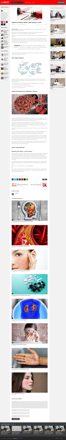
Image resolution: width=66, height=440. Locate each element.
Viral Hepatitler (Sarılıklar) (22, 24)
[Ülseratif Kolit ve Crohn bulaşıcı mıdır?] (58, 55)
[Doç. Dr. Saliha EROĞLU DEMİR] (2, 31)
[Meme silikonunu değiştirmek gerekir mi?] (60, 428)
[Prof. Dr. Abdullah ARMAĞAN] (2, 41)
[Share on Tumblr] (20, 179)
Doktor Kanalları (28, 2)
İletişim (61, 438)
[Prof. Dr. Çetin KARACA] (2, 44)
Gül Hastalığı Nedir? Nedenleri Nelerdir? (18, 393)
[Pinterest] (7, 22)
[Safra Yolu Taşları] (58, 42)
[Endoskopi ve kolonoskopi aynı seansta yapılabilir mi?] (58, 68)
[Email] (2, 24)
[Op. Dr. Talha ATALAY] (2, 55)
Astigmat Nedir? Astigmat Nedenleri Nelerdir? (19, 344)
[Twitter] (4, 22)
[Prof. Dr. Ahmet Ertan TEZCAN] (2, 68)
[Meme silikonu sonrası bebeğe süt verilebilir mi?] (16, 428)
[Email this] (27, 179)
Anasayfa (56, 438)
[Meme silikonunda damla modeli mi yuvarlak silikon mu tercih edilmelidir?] (49, 428)
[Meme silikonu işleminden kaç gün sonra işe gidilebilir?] (5, 428)
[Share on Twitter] (15, 179)
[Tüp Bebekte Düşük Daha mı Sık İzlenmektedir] (58, 14)
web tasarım (15, 438)
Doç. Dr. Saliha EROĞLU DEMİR (6, 31)
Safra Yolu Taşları (53, 47)
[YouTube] (2, 22)
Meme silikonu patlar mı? (27, 432)
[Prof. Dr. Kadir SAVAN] (2, 38)
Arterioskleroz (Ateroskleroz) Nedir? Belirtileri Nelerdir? (21, 246)
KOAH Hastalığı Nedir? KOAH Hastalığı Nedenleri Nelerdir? (21, 295)
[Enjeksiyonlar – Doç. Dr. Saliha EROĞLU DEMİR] (58, 82)
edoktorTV (16, 193)
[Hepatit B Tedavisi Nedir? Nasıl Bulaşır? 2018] (30, 210)
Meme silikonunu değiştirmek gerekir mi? (59, 433)
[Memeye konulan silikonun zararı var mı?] (38, 428)
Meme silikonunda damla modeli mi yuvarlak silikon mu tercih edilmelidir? (49, 433)
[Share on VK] (25, 179)
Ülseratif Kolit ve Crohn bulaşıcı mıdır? (57, 60)
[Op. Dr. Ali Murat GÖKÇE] (2, 34)
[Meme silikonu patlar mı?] (27, 428)
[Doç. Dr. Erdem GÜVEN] (2, 47)
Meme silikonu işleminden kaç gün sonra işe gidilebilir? (5, 433)
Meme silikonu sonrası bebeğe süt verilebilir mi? (16, 433)
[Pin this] (22, 179)
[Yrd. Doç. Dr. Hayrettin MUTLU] (2, 59)
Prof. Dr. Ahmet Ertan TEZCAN (6, 68)
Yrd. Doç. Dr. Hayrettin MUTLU (6, 59)
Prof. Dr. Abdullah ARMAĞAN (6, 41)
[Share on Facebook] (13, 179)
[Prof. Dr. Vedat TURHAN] (2, 74)
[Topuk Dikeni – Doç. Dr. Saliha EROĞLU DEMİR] (58, 28)
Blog (33, 2)
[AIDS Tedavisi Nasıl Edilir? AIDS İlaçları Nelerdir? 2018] (39, 184)
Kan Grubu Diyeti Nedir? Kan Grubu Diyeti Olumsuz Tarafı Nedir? (22, 221)
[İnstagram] (4, 24)
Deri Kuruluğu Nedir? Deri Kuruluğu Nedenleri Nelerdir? (21, 270)
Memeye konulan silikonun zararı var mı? (38, 433)
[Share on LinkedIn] (17, 179)
